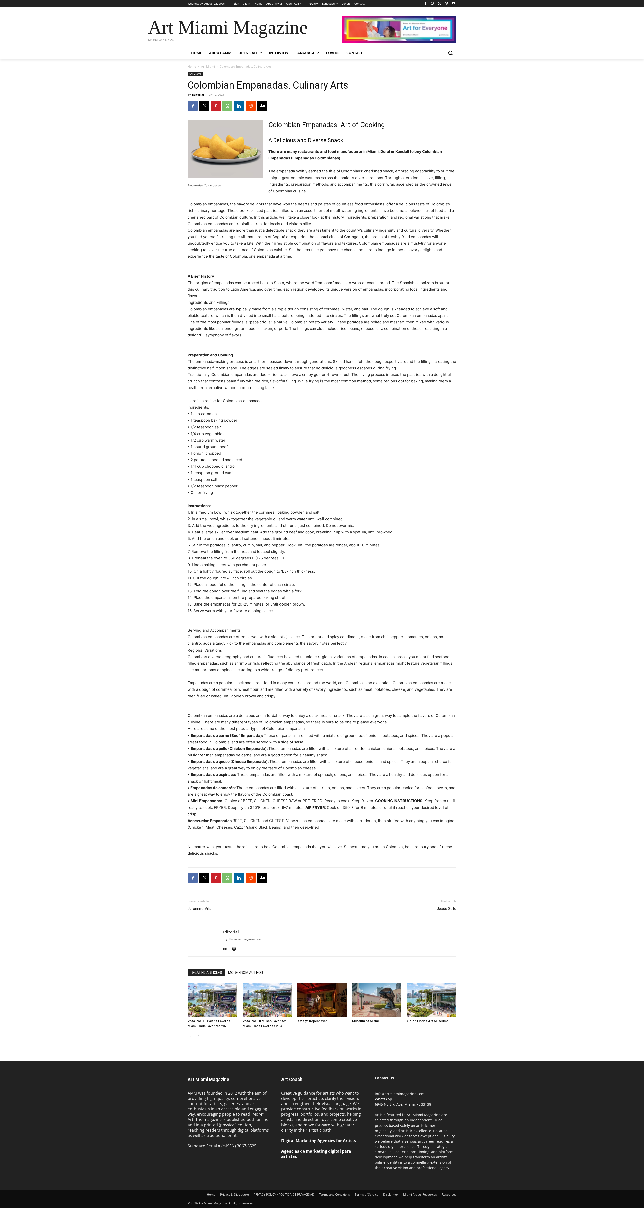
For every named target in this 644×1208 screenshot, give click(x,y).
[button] (450, 53)
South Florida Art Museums (427, 1021)
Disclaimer (390, 1194)
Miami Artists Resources (420, 1194)
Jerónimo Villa (199, 908)
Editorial (198, 94)
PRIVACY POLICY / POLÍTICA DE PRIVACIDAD (284, 1194)
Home (192, 66)
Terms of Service (366, 1194)
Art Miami (208, 66)
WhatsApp (383, 1099)
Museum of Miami (365, 1021)
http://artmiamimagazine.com (242, 939)
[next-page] (199, 1036)
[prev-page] (191, 1036)
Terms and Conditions (334, 1194)
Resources (449, 1194)
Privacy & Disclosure (234, 1194)
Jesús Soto (446, 908)
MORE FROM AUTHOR (245, 973)
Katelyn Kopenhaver (312, 1021)
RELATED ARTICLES (206, 973)
